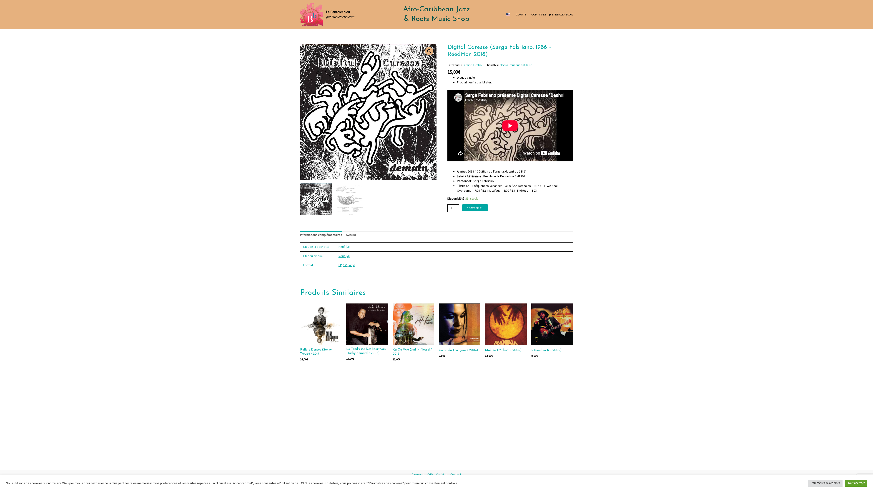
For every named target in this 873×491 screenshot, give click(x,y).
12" (345, 265)
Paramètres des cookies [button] (825, 483)
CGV (430, 474)
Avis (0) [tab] (351, 235)
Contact (455, 474)
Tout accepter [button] (856, 483)
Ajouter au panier (475, 207)
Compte (521, 14)
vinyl (352, 265)
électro (504, 65)
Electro (477, 65)
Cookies (441, 474)
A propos (418, 474)
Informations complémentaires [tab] (321, 235)
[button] (429, 51)
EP (340, 265)
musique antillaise (521, 65)
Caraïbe (467, 65)
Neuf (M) (344, 247)
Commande (538, 14)
